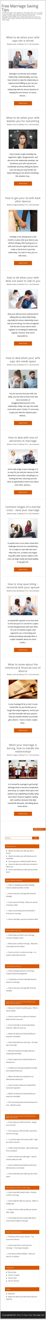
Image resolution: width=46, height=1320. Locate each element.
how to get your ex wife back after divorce (23, 199)
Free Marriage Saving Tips (20, 8)
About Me (11, 1294)
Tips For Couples (13, 1275)
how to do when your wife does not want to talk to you (23, 279)
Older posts (39, 829)
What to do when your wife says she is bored (23, 39)
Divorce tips (12, 1272)
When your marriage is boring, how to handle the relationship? (23, 748)
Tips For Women (13, 1281)
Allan (26, 44)
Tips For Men (12, 1278)
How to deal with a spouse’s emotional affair (23, 919)
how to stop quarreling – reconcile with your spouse (23, 585)
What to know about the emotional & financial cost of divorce (23, 668)
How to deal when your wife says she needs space (23, 359)
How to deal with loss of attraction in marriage (23, 439)
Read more (23, 103)
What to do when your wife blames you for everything (23, 119)
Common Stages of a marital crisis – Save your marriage (23, 508)
